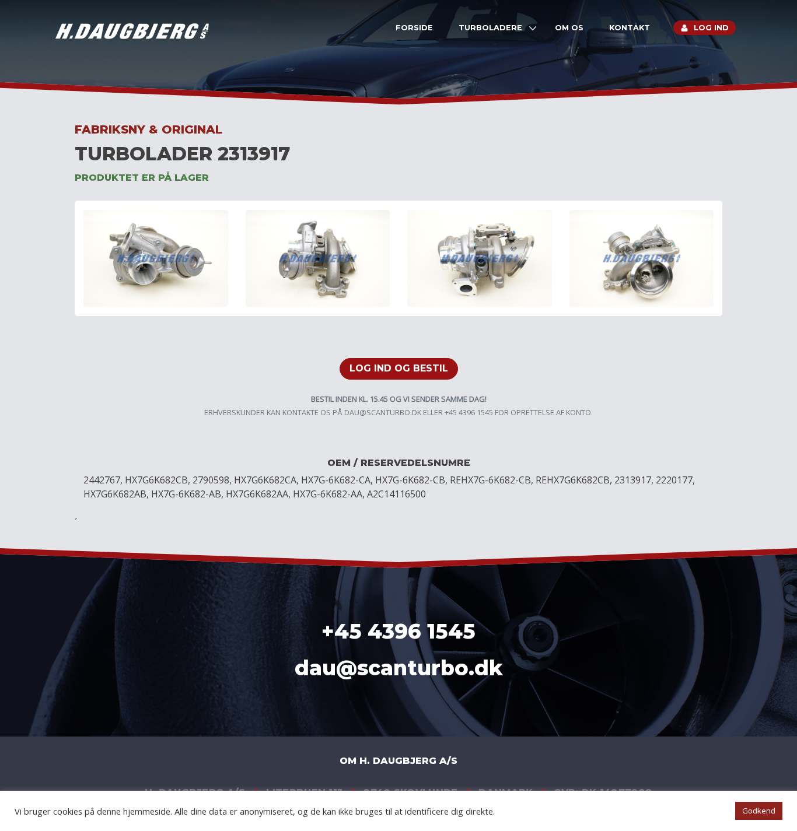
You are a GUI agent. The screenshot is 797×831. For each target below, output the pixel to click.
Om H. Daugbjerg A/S (398, 760)
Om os (569, 27)
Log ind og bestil (398, 368)
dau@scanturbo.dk (382, 412)
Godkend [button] (758, 810)
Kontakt (629, 27)
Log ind (711, 27)
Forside (414, 27)
